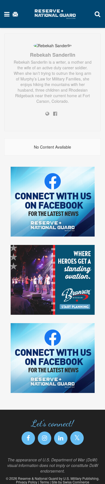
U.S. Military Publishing (81, 478)
